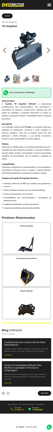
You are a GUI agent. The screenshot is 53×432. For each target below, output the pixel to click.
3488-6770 (19, 410)
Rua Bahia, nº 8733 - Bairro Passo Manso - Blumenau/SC (27, 404)
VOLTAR (7, 16)
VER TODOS (44, 393)
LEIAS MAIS (7, 355)
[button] (4, 50)
